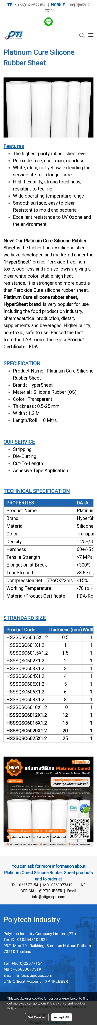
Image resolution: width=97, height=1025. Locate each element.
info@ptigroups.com (35, 975)
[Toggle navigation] (91, 35)
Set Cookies (37, 1017)
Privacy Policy (56, 1003)
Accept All (61, 1017)
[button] (80, 35)
